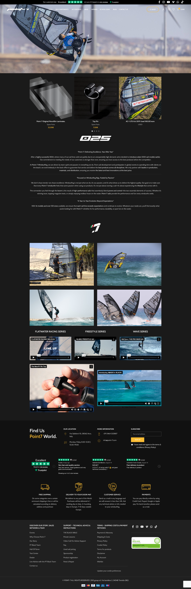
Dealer (32, 557)
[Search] (169, 9)
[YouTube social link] (142, 526)
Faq (64, 545)
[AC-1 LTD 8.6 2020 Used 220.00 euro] (51, 98)
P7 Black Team (35, 545)
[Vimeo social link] (147, 526)
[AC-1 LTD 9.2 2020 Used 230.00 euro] (95, 98)
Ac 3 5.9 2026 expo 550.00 (140, 121)
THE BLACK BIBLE (70, 533)
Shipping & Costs (103, 537)
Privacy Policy (102, 541)
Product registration (70, 557)
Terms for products (104, 549)
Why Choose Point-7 (37, 537)
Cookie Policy (102, 545)
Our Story (33, 541)
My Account (101, 557)
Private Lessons (69, 537)
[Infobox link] (45, 495)
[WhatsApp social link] (151, 526)
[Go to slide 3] (96, 131)
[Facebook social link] (133, 526)
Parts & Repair (68, 562)
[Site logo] (18, 9)
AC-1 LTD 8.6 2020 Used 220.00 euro (50, 121)
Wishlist (100, 562)
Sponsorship (68, 553)
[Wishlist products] (173, 9)
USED (51, 124)
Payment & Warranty (105, 533)
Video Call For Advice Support (74, 541)
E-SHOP (153, 9)
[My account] (163, 9)
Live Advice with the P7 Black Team (43, 562)
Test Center (34, 553)
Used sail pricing (69, 549)
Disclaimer (101, 553)
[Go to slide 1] (92, 131)
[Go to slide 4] (98, 131)
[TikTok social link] (156, 526)
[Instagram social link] (137, 526)
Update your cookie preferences (109, 571)
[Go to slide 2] (94, 131)
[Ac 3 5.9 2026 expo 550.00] (140, 98)
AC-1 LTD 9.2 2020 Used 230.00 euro (95, 121)
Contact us (34, 566)
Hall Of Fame (34, 549)
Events (32, 533)
